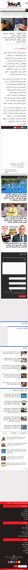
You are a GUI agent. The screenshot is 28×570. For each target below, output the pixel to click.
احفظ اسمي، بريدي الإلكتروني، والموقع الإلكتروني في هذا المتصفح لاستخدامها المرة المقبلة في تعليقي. (15, 292)
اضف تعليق (8, 43)
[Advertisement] (17, 310)
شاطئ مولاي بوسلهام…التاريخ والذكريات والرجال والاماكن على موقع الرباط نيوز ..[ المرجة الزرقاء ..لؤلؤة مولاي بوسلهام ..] (15, 197)
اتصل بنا (9, 502)
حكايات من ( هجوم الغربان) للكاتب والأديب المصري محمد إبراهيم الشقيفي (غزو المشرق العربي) (15, 245)
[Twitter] (11, 562)
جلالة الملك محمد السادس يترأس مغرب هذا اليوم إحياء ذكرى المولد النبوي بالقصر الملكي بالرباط (15, 220)
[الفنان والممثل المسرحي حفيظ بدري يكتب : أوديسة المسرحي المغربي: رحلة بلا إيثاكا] (3, 458)
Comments (23, 433)
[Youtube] (9, 562)
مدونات (26, 548)
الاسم (24, 276)
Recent (5, 433)
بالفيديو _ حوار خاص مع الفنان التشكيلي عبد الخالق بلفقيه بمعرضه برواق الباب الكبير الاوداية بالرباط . (11, 360)
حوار (24, 348)
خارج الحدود (25, 546)
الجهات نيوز (25, 542)
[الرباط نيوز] (14, 4)
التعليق (24, 260)
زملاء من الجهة (25, 531)
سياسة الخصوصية (24, 513)
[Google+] (16, 562)
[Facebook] (14, 562)
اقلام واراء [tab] (24, 323)
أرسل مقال (25, 517)
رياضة (26, 529)
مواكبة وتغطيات (24, 527)
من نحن (26, 508)
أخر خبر (21, 13)
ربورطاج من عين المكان (19, 390)
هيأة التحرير (25, 510)
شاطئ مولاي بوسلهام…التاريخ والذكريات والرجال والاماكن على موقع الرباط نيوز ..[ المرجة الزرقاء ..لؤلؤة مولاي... (16, 451)
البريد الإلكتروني (22, 280)
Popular (14, 433)
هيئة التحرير (23, 43)
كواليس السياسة (24, 544)
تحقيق (26, 552)
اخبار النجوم (25, 550)
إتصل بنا (26, 519)
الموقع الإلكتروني (22, 285)
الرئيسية (25, 13)
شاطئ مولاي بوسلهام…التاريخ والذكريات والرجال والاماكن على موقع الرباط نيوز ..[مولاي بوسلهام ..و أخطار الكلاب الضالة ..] (11, 402)
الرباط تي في (25, 533)
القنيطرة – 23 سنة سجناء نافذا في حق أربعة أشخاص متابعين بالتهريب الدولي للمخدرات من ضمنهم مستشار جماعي (17, 165)
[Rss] (19, 562)
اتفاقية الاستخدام (24, 515)
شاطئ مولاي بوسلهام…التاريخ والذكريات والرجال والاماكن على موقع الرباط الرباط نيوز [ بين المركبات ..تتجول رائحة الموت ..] (11, 427)
